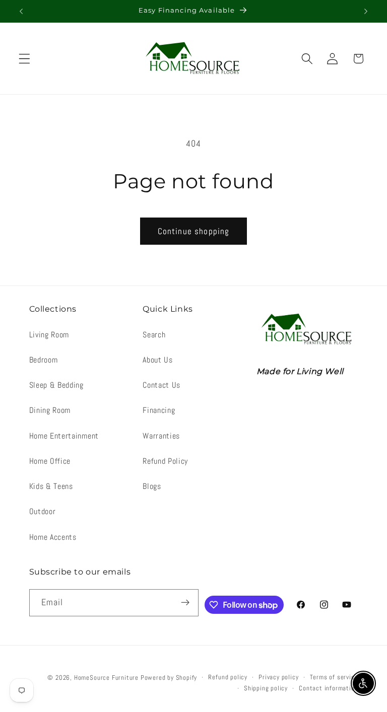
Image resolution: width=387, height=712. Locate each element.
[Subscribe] (186, 602)
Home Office (50, 461)
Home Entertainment (64, 436)
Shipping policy (266, 688)
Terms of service (334, 677)
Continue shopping (194, 231)
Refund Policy (165, 461)
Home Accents (53, 537)
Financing (159, 410)
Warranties (161, 436)
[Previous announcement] (21, 11)
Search (154, 334)
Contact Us (161, 385)
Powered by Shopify (169, 678)
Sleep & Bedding (56, 385)
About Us (158, 359)
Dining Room (50, 410)
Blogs (152, 486)
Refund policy (227, 677)
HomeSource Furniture (106, 678)
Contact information (328, 688)
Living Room (49, 334)
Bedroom (43, 359)
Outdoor (42, 511)
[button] (24, 59)
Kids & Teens (51, 486)
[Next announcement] (366, 11)
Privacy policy (278, 677)
